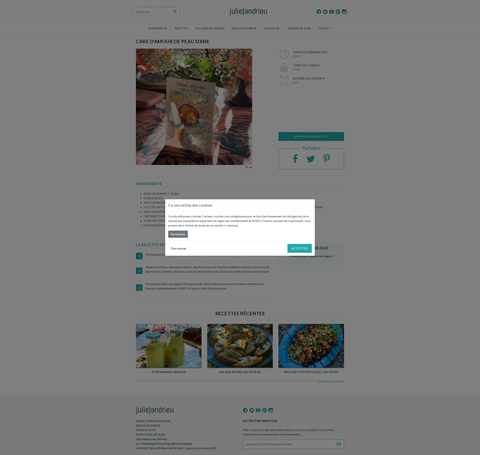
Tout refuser (178, 248)
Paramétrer (178, 234)
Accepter (300, 248)
